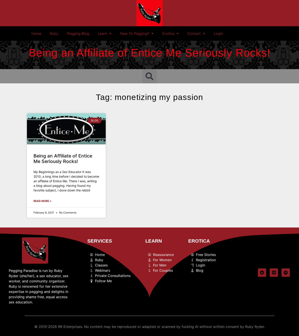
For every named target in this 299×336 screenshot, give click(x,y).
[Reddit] (262, 272)
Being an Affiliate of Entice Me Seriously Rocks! (62, 158)
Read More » (42, 201)
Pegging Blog (78, 33)
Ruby (54, 33)
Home (36, 33)
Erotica (168, 33)
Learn (102, 33)
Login (218, 33)
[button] (149, 76)
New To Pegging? (134, 33)
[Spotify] (285, 272)
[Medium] (274, 272)
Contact (194, 33)
